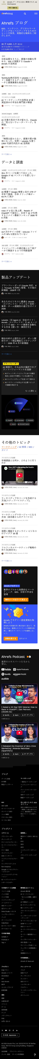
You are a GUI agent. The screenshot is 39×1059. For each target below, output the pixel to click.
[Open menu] (36, 13)
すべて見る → (6, 154)
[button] (25, 14)
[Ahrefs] (4, 13)
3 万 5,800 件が (12, 49)
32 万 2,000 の (15, 47)
